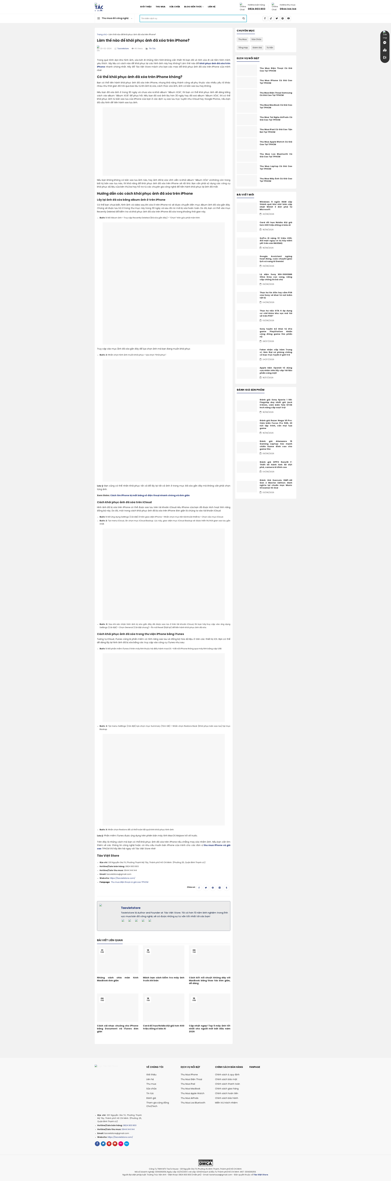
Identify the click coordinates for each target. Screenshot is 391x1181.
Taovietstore (123, 49)
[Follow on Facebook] (265, 18)
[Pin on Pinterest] (213, 888)
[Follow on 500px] (126, 1143)
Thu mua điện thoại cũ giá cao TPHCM (129, 882)
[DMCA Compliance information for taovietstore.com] (205, 1162)
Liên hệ (212, 7)
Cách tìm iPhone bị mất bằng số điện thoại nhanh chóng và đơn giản (150, 495)
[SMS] (385, 50)
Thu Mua (161, 7)
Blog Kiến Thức (193, 7)
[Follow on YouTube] (288, 18)
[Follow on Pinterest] (282, 18)
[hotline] (385, 57)
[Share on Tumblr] (226, 888)
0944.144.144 (288, 9)
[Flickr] (120, 1143)
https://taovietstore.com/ (122, 878)
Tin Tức (152, 49)
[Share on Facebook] (199, 888)
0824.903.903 (256, 9)
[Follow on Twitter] (276, 18)
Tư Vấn (270, 48)
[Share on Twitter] (206, 888)
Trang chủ (102, 35)
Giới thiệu (146, 7)
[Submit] (243, 18)
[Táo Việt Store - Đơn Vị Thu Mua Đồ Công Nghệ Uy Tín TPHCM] (111, 7)
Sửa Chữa (174, 7)
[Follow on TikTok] (271, 18)
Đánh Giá (257, 48)
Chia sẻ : (191, 887)
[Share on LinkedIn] (220, 888)
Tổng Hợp (243, 48)
